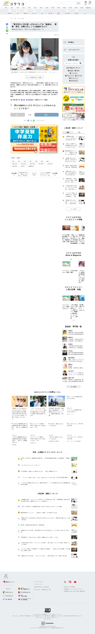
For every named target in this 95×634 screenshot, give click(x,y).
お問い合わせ (67, 586)
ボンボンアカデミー (38, 581)
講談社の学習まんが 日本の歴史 (41, 587)
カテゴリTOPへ (34, 174)
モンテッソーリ (74, 78)
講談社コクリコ (65, 308)
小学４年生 (41, 163)
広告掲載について (68, 589)
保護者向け (88, 7)
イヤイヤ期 (79, 75)
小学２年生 (23, 163)
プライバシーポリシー (78, 589)
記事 (15, 18)
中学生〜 (23, 166)
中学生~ (82, 7)
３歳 (30, 161)
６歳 (47, 161)
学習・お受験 (21, 18)
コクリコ (73, 320)
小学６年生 (14, 166)
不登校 (77, 70)
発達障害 (71, 70)
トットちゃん (74, 73)
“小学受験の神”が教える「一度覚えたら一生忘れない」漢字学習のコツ (23, 174)
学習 (13, 158)
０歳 (13, 161)
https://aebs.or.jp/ (47, 618)
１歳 (19, 161)
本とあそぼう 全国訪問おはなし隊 (42, 589)
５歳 (42, 161)
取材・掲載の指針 (81, 591)
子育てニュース (70, 75)
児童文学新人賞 (74, 80)
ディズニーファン (38, 584)
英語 (18, 158)
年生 (46, 7)
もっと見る (73, 209)
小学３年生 (32, 163)
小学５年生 (49, 163)
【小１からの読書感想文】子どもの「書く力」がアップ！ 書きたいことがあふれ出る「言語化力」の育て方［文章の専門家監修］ (45, 174)
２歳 (24, 161)
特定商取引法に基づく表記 (69, 591)
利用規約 (73, 586)
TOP (11, 18)
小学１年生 (14, 163)
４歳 (36, 161)
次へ (46, 114)
